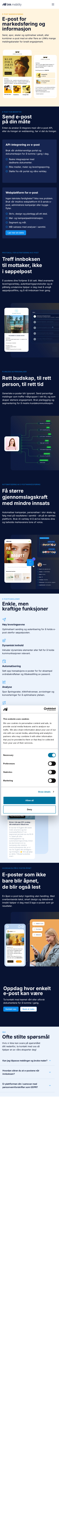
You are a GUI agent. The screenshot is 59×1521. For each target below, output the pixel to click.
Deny (29, 809)
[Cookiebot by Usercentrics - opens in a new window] (44, 709)
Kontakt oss (10, 1009)
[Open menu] (53, 4)
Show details (44, 791)
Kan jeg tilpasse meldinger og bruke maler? (24, 1060)
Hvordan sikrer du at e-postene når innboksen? (20, 1072)
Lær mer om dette (16, 233)
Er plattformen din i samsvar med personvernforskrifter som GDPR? (20, 1085)
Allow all (29, 800)
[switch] (52, 763)
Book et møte (28, 1009)
